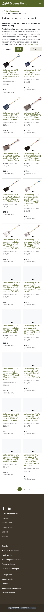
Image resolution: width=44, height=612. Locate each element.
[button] (8, 49)
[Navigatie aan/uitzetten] (40, 3)
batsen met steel (31, 44)
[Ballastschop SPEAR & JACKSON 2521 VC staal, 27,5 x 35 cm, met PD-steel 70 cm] (32, 104)
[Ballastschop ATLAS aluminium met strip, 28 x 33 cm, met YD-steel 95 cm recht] (11, 317)
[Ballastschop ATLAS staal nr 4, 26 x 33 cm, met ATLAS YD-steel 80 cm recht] (32, 405)
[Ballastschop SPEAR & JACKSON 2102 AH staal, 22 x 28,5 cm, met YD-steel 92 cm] (11, 186)
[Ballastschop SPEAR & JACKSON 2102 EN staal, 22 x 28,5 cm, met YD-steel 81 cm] (32, 145)
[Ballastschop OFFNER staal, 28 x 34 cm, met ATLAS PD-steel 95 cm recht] (32, 61)
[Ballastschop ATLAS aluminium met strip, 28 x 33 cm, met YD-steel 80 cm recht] (11, 446)
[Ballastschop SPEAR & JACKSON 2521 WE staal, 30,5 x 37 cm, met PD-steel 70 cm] (11, 145)
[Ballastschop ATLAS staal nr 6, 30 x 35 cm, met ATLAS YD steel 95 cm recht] (11, 405)
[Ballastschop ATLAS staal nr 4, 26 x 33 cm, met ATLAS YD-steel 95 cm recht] (11, 104)
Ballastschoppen (12, 11)
